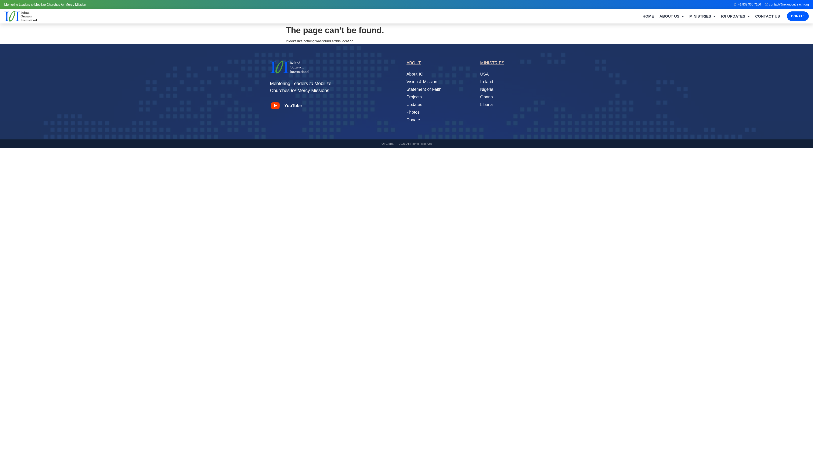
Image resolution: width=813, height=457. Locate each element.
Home (648, 16)
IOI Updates (733, 16)
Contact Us (767, 16)
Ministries (700, 16)
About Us (669, 16)
